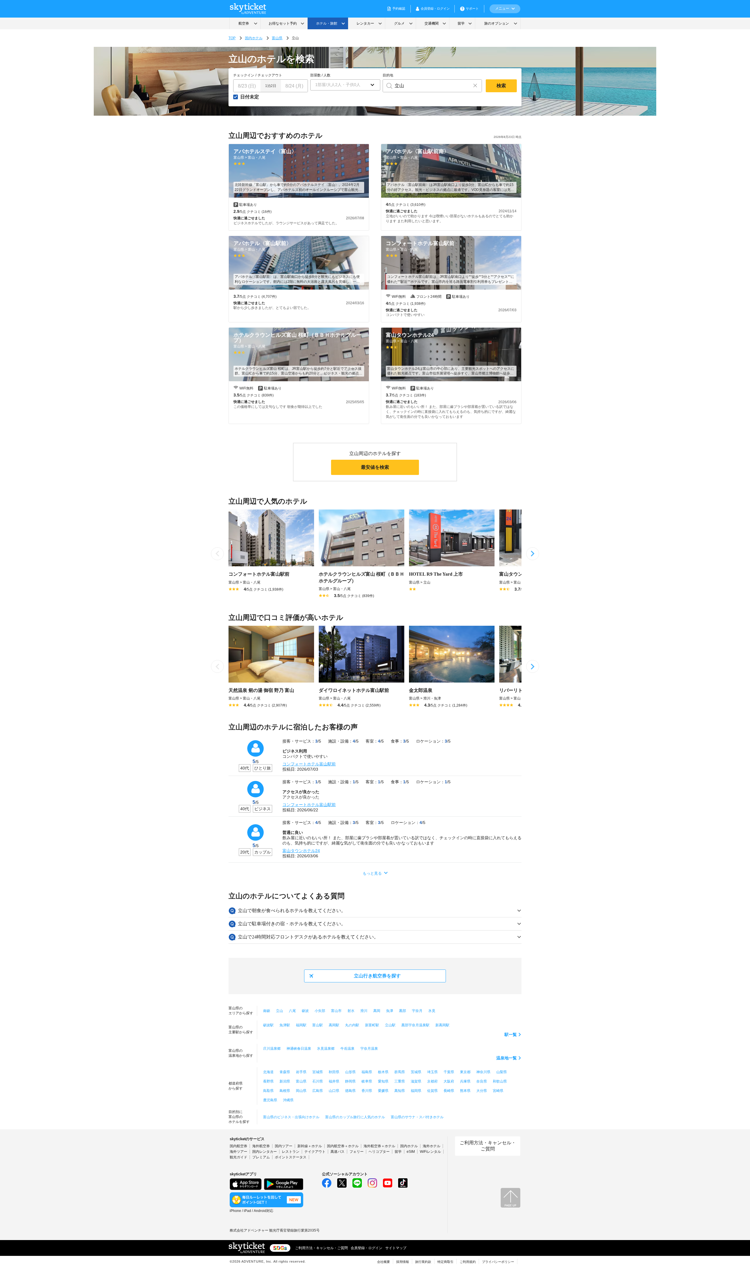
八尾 (292, 1011)
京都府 (432, 1081)
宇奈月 (417, 1011)
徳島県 (350, 1091)
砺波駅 (268, 1025)
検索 (501, 85)
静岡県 (350, 1081)
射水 (350, 1011)
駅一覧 (510, 1034)
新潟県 (284, 1081)
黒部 (402, 1011)
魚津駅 (284, 1025)
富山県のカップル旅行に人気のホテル (355, 1117)
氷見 (431, 1011)
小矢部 (320, 1011)
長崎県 (449, 1091)
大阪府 (449, 1081)
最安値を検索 (375, 467)
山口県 (334, 1091)
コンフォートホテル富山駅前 (309, 764)
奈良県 (481, 1081)
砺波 (305, 1011)
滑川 (363, 1011)
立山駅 (390, 1025)
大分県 (481, 1091)
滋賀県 (416, 1081)
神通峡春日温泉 (299, 1049)
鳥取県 (268, 1091)
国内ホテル (253, 38)
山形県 (350, 1072)
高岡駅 (334, 1025)
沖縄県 (288, 1100)
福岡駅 (301, 1025)
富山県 (277, 38)
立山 (279, 1011)
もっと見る (372, 873)
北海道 (268, 1072)
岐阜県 (367, 1081)
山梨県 (501, 1072)
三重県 (399, 1081)
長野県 (268, 1081)
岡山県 (301, 1091)
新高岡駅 (442, 1025)
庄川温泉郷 (272, 1049)
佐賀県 (432, 1091)
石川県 (317, 1081)
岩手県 (301, 1072)
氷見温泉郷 (326, 1049)
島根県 (284, 1091)
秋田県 (334, 1072)
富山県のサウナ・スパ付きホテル (417, 1117)
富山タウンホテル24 (301, 850)
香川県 (367, 1091)
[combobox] (426, 86)
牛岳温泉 (347, 1049)
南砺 (266, 1011)
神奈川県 (483, 1072)
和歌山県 (500, 1081)
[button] (345, 85)
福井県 (334, 1081)
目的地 (388, 75)
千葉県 (449, 1072)
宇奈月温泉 (369, 1049)
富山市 (336, 1011)
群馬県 (399, 1072)
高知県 (399, 1091)
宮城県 (317, 1072)
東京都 (465, 1072)
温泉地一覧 (506, 1058)
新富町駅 (372, 1025)
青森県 (284, 1072)
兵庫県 (465, 1081)
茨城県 (416, 1072)
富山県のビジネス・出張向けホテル (291, 1117)
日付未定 (249, 97)
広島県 (317, 1091)
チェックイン (243, 75)
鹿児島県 (270, 1100)
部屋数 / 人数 (320, 75)
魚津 (389, 1011)
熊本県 (465, 1091)
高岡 (376, 1011)
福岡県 (416, 1091)
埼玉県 (432, 1072)
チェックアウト (270, 75)
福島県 (367, 1072)
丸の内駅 (352, 1025)
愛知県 (383, 1081)
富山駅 (317, 1025)
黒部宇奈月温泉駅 (415, 1025)
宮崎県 (498, 1091)
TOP (232, 38)
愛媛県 (383, 1091)
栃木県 (383, 1072)
